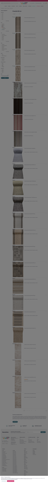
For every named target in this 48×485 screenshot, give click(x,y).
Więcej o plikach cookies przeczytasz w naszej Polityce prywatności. (9, 479)
